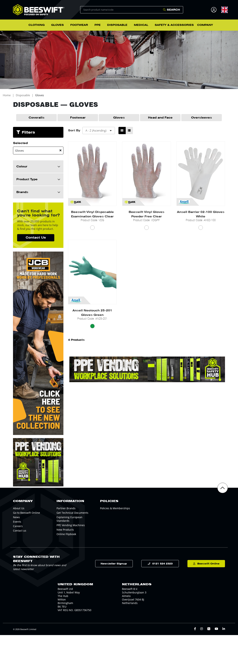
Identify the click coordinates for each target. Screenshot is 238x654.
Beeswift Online (208, 563)
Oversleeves (201, 117)
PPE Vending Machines (71, 525)
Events (17, 521)
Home (7, 95)
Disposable (23, 95)
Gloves (39, 95)
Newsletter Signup (114, 563)
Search (173, 9)
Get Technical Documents (72, 512)
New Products (65, 529)
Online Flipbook (66, 534)
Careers (18, 526)
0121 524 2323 (162, 563)
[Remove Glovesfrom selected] (60, 150)
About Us (18, 508)
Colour (21, 166)
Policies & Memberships (115, 508)
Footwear (78, 117)
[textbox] (224, 10)
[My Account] (214, 9)
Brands (22, 192)
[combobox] (224, 9)
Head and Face (160, 117)
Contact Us (36, 237)
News (16, 517)
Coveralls (36, 117)
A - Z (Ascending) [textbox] (96, 130)
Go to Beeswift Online (26, 512)
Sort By (74, 130)
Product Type (27, 179)
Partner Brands (66, 508)
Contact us (19, 530)
